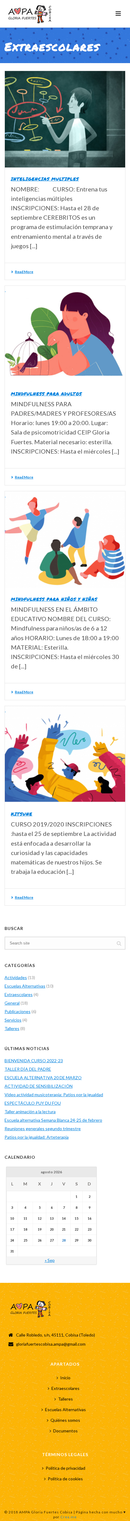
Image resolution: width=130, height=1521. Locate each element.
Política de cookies (65, 1478)
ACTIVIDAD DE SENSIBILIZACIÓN (39, 1086)
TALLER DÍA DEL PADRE (28, 1069)
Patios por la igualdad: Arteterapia (37, 1137)
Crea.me (68, 1517)
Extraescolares (19, 994)
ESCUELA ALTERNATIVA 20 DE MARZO (43, 1077)
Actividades (16, 977)
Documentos (65, 1430)
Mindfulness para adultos (46, 393)
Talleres (12, 1028)
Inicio (65, 1377)
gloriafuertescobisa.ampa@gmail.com (51, 1344)
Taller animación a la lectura (30, 1111)
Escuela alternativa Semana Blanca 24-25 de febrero (53, 1120)
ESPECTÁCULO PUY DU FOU (33, 1103)
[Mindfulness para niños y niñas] (65, 539)
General (12, 1003)
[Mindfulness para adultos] (65, 334)
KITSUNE (21, 814)
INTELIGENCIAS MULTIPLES (45, 179)
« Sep (50, 1260)
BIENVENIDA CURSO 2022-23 (34, 1060)
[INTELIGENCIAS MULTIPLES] (65, 119)
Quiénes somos (65, 1420)
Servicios (13, 1019)
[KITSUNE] (65, 754)
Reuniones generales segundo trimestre (43, 1128)
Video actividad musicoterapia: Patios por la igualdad (54, 1094)
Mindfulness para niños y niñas (54, 599)
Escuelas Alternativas (25, 986)
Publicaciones (18, 1011)
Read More (24, 271)
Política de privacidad (65, 1468)
